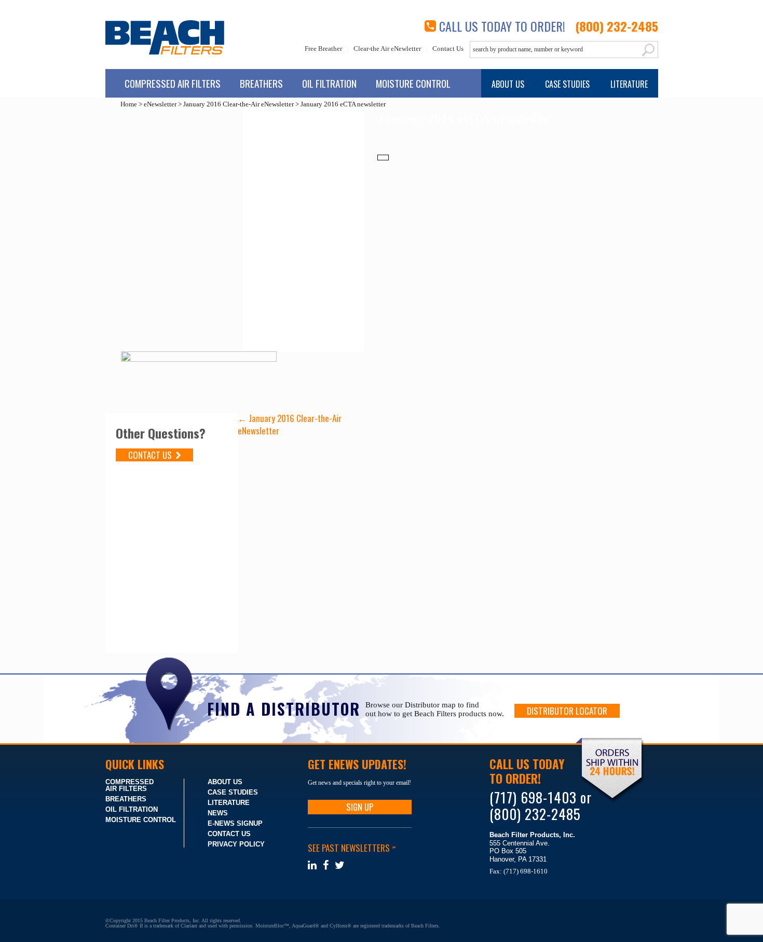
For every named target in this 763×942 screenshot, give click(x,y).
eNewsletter (160, 104)
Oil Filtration (329, 83)
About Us (508, 84)
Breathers (261, 83)
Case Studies (567, 84)
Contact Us (448, 48)
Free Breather (323, 48)
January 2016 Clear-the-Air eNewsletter (238, 104)
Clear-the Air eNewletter (387, 48)
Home (128, 104)
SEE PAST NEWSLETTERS (351, 847)
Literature (629, 84)
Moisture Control (413, 83)
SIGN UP (359, 806)
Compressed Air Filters (173, 83)
